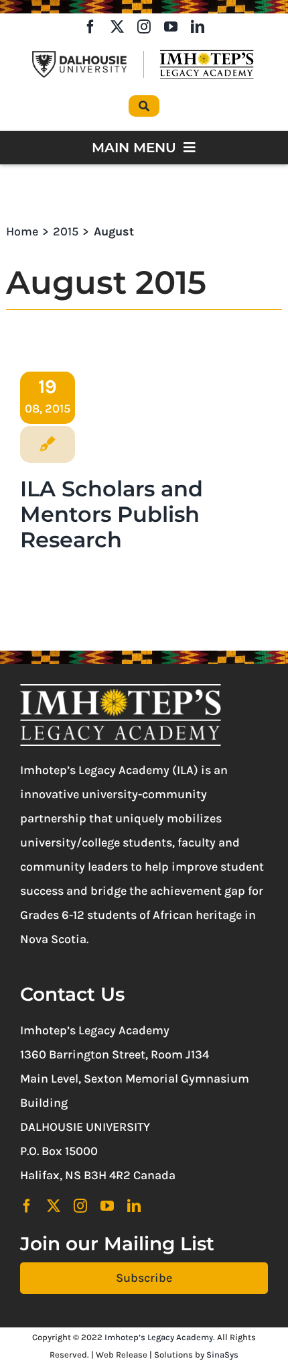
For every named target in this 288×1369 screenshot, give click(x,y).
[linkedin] (197, 27)
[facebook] (90, 27)
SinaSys (222, 1355)
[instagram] (144, 27)
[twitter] (117, 27)
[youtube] (170, 27)
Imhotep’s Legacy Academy (158, 1337)
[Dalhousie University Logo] (79, 57)
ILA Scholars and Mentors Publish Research (111, 514)
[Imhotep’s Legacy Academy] (206, 53)
